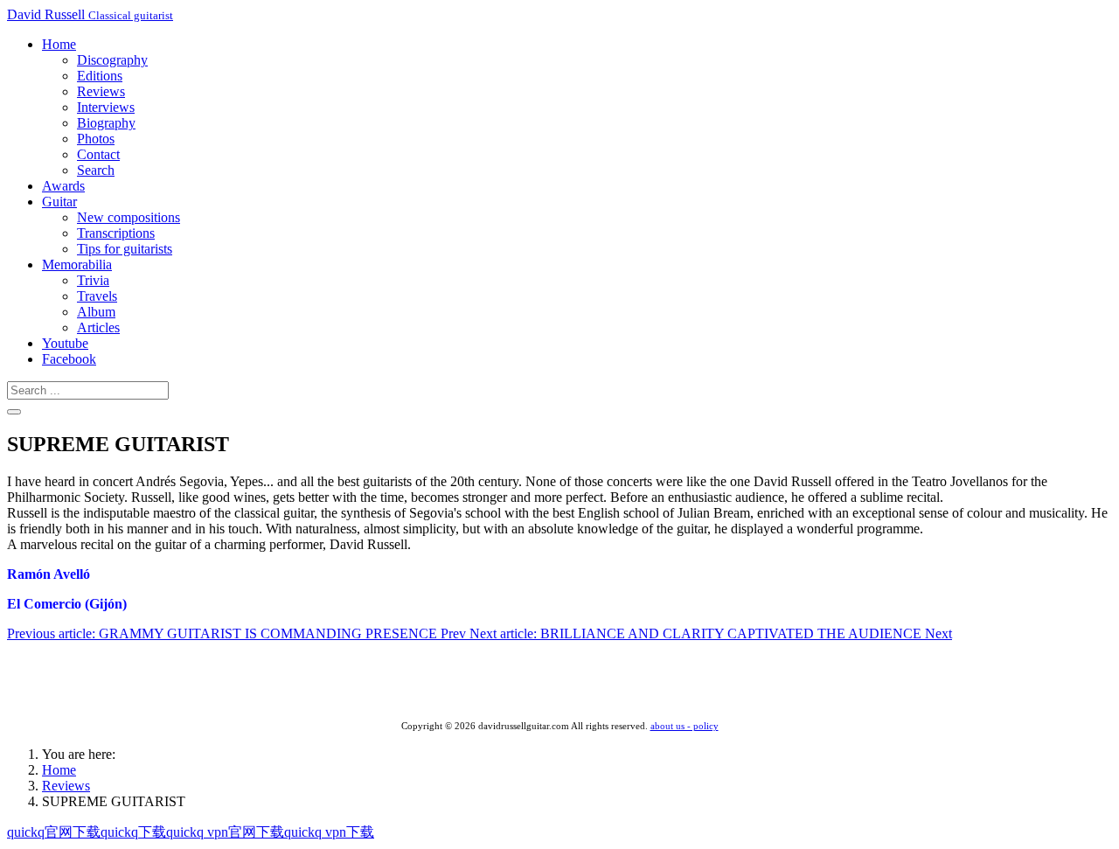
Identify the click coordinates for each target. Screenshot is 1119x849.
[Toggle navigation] (14, 411)
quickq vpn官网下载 (225, 832)
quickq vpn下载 (329, 832)
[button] (59, 44)
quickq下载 (133, 832)
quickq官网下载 (54, 832)
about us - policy (684, 726)
